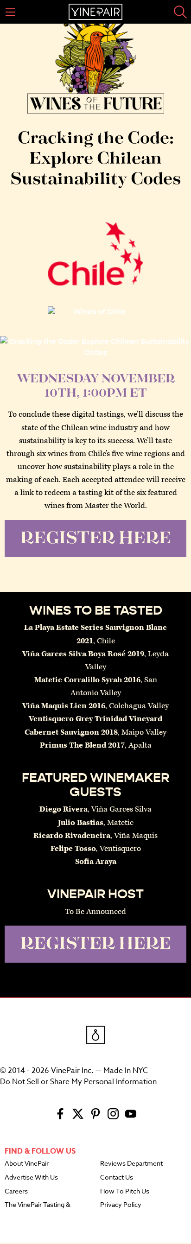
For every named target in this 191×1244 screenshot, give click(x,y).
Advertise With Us (31, 1177)
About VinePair (27, 1164)
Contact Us (116, 1177)
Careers (16, 1191)
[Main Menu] (10, 12)
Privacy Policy (120, 1205)
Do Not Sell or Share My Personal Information (78, 1081)
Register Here (95, 538)
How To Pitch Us (124, 1191)
